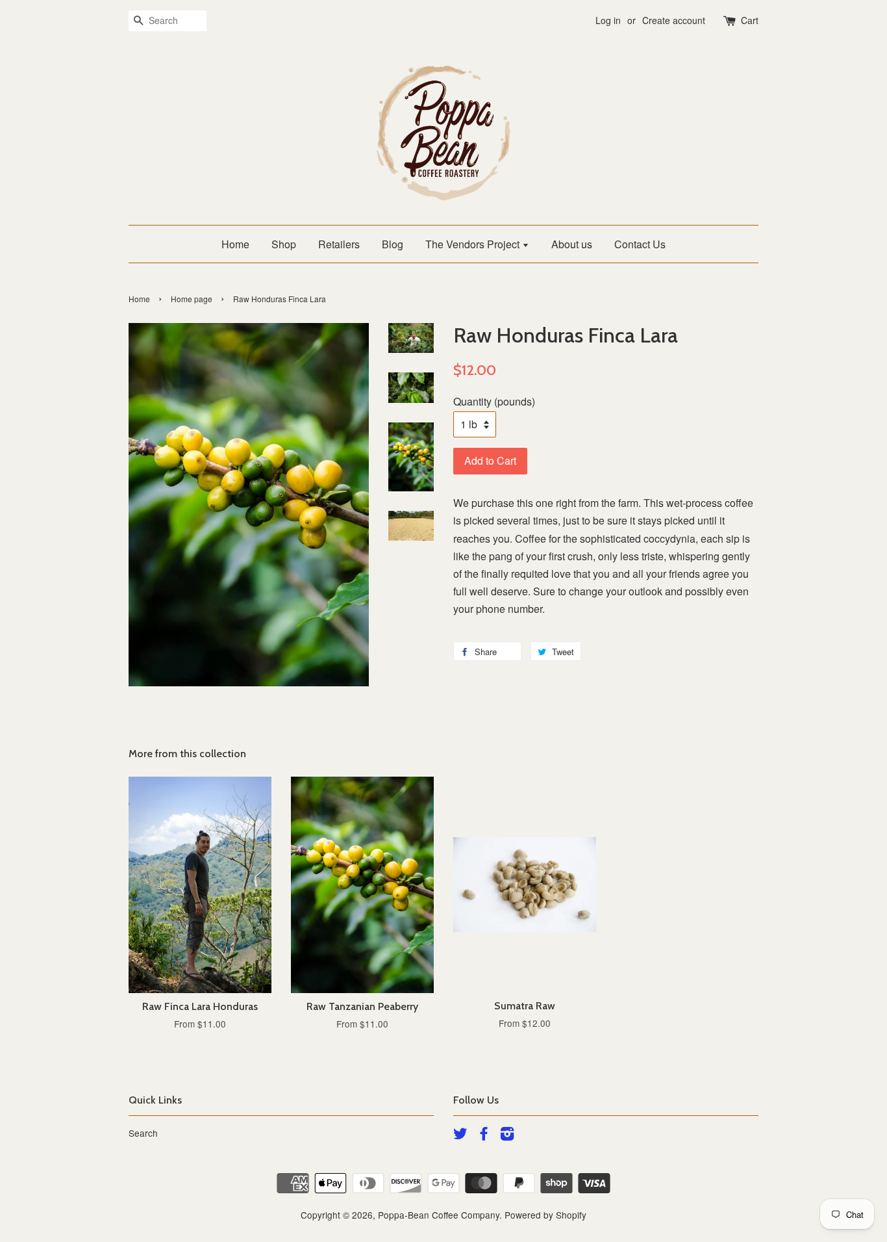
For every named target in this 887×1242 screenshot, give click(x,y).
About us (571, 244)
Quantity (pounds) (494, 401)
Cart (749, 20)
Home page (191, 298)
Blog (392, 244)
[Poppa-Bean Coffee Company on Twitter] (460, 1135)
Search (143, 1132)
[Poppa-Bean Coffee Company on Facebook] (484, 1135)
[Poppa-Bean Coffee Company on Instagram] (507, 1135)
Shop (283, 244)
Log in (608, 20)
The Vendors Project (473, 244)
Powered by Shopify (545, 1214)
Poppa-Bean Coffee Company (438, 1214)
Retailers (339, 244)
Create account (673, 20)
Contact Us (640, 244)
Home (235, 244)
